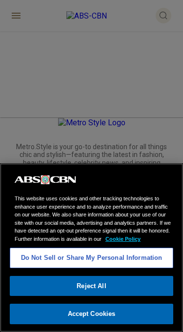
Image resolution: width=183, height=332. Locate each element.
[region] (91, 247)
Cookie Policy (123, 239)
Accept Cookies (92, 313)
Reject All (91, 286)
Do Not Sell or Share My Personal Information (92, 257)
